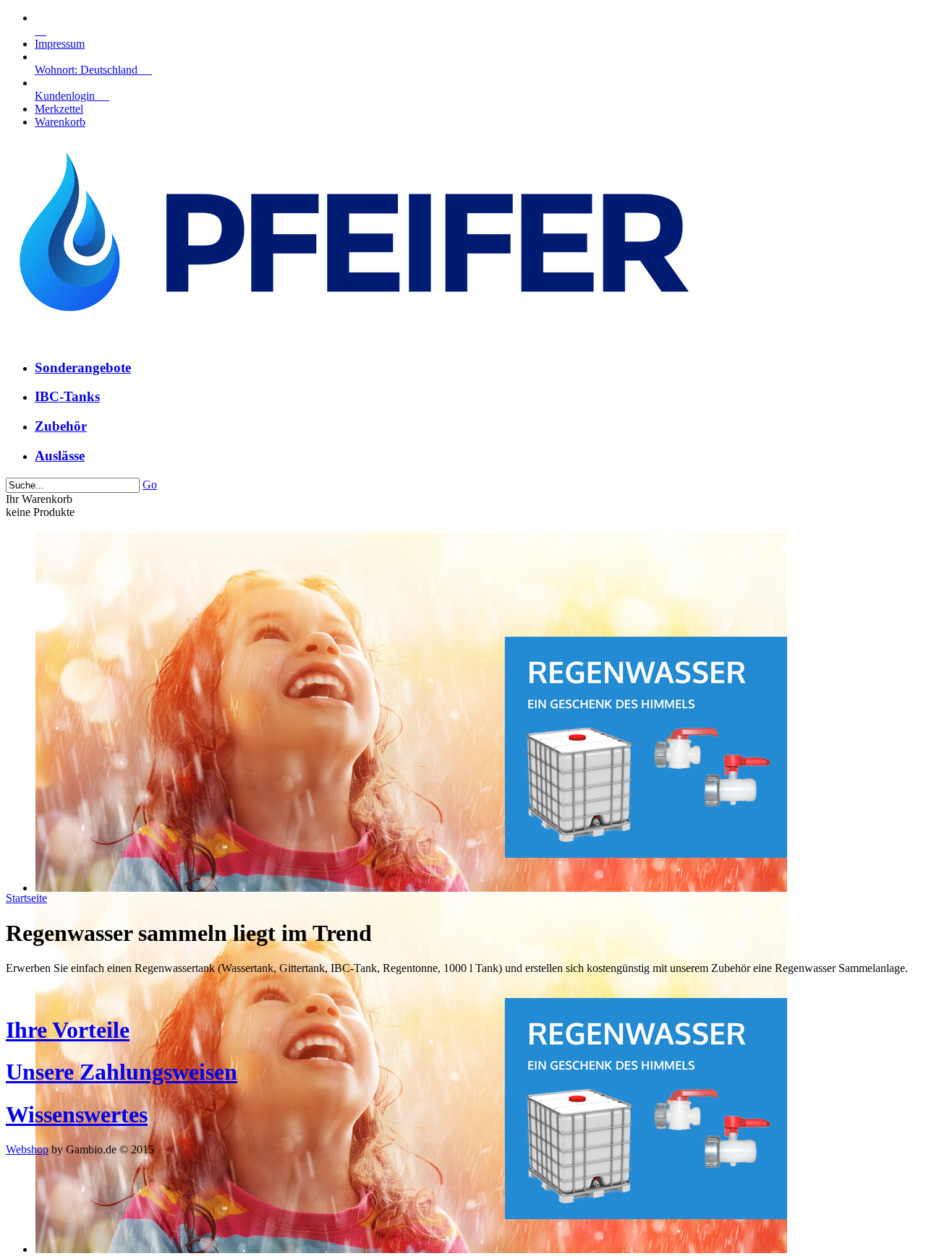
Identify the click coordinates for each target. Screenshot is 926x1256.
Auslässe (60, 455)
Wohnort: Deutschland (93, 70)
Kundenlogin (72, 96)
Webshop (27, 1149)
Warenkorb (60, 122)
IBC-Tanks (67, 396)
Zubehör (61, 426)
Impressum (60, 44)
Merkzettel (59, 109)
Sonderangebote (83, 367)
